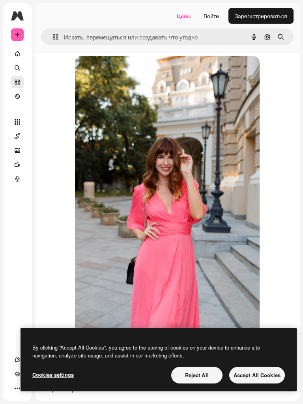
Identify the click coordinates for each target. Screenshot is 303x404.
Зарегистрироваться (261, 16)
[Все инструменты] (17, 122)
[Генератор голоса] (17, 178)
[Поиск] (17, 68)
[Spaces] (17, 136)
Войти (211, 16)
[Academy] (17, 374)
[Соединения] (17, 360)
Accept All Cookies (257, 375)
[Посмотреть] (17, 96)
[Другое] (17, 388)
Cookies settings (53, 374)
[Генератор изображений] (17, 150)
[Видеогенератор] (17, 164)
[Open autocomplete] (52, 37)
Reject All (197, 375)
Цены (184, 16)
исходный (127, 71)
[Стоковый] (17, 82)
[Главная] (17, 53)
